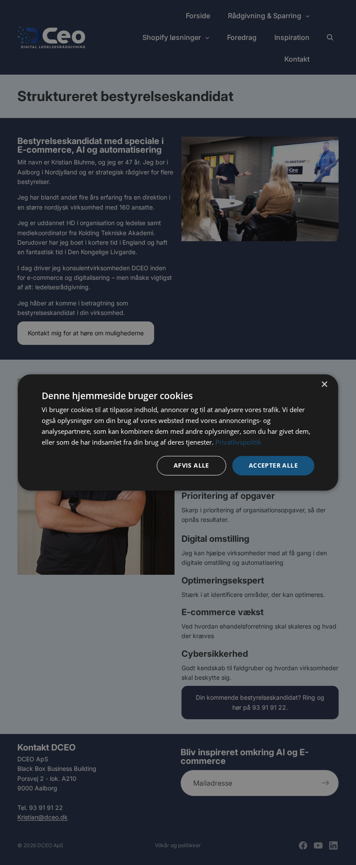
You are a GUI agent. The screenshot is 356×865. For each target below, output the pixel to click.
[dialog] (178, 432)
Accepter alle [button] (273, 465)
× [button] (324, 384)
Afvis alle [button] (191, 465)
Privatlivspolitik (238, 442)
